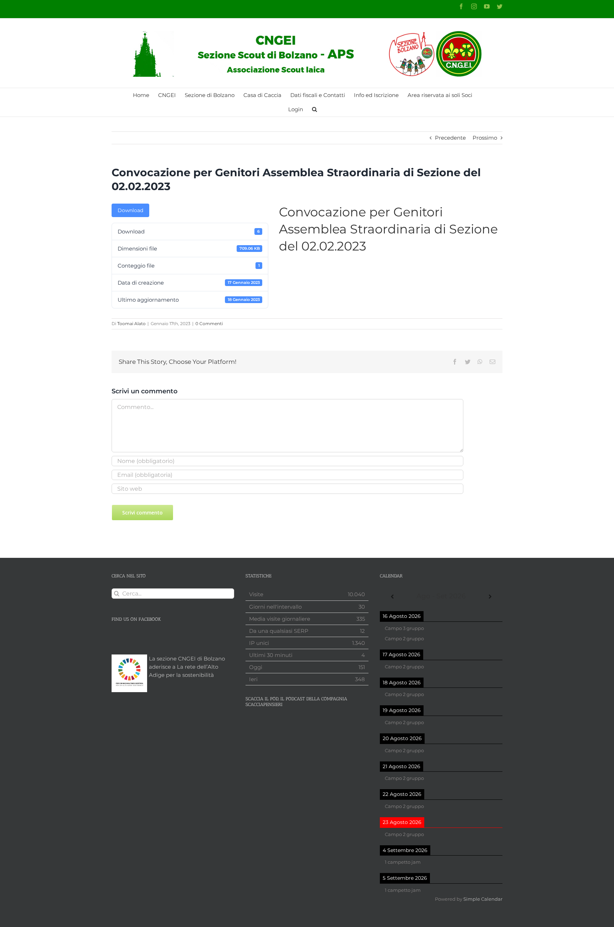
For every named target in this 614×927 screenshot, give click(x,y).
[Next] (490, 596)
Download (130, 210)
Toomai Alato (131, 323)
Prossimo (485, 137)
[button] (314, 109)
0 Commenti (209, 323)
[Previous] (392, 596)
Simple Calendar (482, 899)
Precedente (450, 137)
